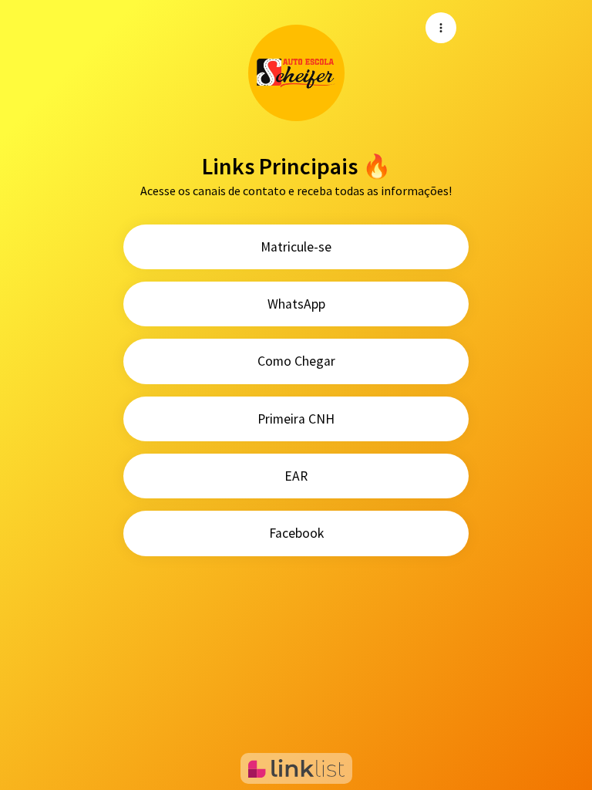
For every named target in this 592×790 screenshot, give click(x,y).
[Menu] (441, 27)
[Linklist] (296, 768)
